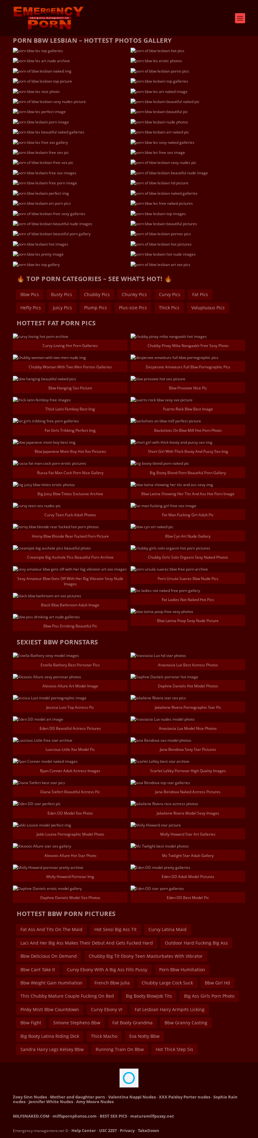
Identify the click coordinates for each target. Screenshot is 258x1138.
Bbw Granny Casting (186, 1023)
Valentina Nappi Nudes (132, 1097)
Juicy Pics (62, 308)
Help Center (83, 1130)
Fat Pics (200, 294)
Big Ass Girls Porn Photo (209, 996)
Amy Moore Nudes (95, 1101)
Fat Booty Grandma (132, 1023)
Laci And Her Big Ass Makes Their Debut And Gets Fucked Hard (86, 943)
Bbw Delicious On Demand (48, 956)
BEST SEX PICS (113, 1116)
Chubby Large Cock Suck (167, 983)
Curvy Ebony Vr (107, 1009)
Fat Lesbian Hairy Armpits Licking (170, 1009)
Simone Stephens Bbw (76, 1023)
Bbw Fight (30, 1023)
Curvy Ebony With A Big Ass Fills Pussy (107, 970)
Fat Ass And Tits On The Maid (51, 929)
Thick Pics (169, 308)
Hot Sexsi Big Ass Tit (115, 929)
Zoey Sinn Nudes (30, 1097)
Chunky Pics (134, 294)
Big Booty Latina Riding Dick (49, 1036)
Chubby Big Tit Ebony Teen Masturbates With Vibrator (146, 956)
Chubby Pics (97, 294)
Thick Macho (104, 1036)
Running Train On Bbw (120, 1049)
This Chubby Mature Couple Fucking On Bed (67, 996)
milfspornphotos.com (75, 1116)
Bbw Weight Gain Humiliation (51, 983)
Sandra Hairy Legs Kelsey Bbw (52, 1049)
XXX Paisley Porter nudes (184, 1097)
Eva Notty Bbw (144, 1036)
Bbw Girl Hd (217, 983)
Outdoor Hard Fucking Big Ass (196, 943)
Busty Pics (61, 294)
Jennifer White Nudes (51, 1101)
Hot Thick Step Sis (174, 1049)
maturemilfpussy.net (152, 1116)
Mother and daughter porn (77, 1097)
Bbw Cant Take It (37, 970)
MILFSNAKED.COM (31, 1116)
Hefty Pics (30, 308)
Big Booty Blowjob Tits (149, 996)
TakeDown (148, 1130)
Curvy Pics (169, 294)
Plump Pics (95, 308)
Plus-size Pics (133, 308)
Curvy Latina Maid (168, 929)
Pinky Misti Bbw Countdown (49, 1009)
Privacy (127, 1130)
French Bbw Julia (112, 983)
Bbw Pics (29, 294)
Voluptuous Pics (208, 308)
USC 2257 (108, 1130)
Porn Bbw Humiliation (182, 970)
